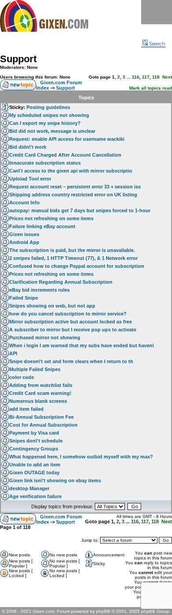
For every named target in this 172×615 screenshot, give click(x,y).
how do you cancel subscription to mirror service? (68, 313)
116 (135, 77)
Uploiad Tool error (30, 178)
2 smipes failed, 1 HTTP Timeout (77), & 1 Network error (73, 258)
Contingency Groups (33, 448)
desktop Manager (29, 488)
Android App (24, 242)
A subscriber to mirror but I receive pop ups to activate (72, 329)
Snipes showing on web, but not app (52, 305)
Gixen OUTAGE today (34, 472)
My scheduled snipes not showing (49, 115)
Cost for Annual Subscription (43, 425)
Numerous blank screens (38, 401)
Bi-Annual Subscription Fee (41, 417)
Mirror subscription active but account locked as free (70, 321)
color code (21, 377)
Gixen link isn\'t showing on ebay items (55, 480)
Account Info (24, 202)
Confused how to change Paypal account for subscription (76, 266)
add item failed (26, 409)
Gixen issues (24, 234)
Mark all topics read (150, 88)
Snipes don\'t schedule (36, 440)
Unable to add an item (34, 464)
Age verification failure (35, 496)
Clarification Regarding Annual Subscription (60, 282)
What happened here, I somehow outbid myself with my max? (81, 456)
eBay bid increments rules (39, 289)
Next (167, 77)
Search (157, 44)
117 (146, 77)
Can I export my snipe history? (45, 123)
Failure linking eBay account (42, 226)
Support (18, 58)
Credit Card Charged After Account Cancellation (65, 155)
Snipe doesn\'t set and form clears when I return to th (71, 361)
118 (156, 77)
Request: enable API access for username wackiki (66, 139)
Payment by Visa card (34, 432)
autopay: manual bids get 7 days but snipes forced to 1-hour (79, 210)
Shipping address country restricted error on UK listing (73, 194)
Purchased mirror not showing (44, 337)
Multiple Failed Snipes (34, 369)
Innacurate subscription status (45, 162)
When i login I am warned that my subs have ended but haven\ (81, 345)
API (13, 353)
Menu (156, 12)
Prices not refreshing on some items (51, 218)
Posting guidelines (48, 107)
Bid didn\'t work (27, 147)
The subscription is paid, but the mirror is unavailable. (72, 250)
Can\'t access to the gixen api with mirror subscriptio (70, 170)
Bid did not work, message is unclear (52, 131)
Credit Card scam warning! (40, 393)
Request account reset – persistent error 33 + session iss (75, 186)
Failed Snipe (23, 297)
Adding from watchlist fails (40, 385)
